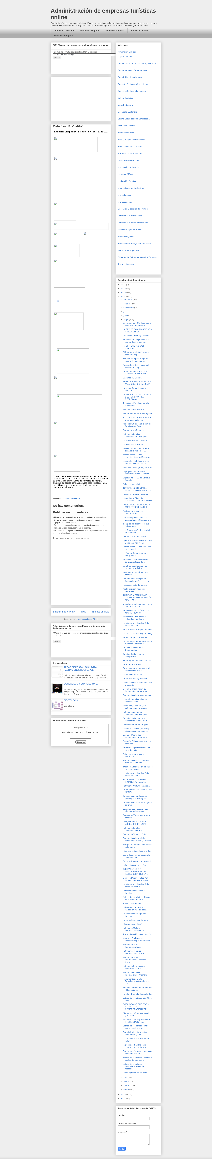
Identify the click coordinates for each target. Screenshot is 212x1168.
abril (125, 1078)
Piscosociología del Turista (130, 229)
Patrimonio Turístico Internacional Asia (132, 945)
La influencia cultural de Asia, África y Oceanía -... (136, 624)
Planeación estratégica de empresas (134, 243)
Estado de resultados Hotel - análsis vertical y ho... (136, 1027)
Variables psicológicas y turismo (137, 467)
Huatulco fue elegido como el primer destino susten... (136, 340)
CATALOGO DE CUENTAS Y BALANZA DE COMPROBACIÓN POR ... (136, 1006)
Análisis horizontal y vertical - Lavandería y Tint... (136, 1033)
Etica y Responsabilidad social (131, 139)
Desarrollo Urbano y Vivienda (136, 335)
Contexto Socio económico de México (135, 84)
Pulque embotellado (132, 484)
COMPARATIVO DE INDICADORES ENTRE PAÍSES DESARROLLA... (135, 871)
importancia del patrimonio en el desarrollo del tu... (137, 605)
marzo (126, 1081)
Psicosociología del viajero (135, 585)
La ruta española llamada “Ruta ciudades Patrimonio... (137, 642)
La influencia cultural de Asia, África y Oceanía (136, 774)
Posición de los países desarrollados (133, 512)
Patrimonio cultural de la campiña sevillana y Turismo (137, 839)
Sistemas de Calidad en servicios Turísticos (137, 257)
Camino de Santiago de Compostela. (133, 655)
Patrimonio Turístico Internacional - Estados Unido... (134, 959)
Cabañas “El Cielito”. (132, 378)
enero (126, 1089)
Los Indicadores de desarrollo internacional (136, 856)
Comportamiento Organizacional (132, 70)
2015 (123, 292)
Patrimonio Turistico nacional (131, 216)
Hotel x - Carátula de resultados (137, 994)
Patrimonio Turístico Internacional (133, 222)
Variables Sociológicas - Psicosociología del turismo (136, 939)
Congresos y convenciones (81, 684)
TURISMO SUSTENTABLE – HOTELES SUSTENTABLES (137, 489)
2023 (123, 288)
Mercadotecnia (124, 195)
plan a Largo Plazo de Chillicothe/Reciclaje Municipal (137, 499)
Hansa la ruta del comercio (135, 440)
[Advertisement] (8, 1100)
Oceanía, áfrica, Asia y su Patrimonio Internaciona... (136, 690)
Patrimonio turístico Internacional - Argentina (135, 973)
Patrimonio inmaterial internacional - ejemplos (135, 713)
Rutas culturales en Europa (135, 920)
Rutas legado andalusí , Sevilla (137, 660)
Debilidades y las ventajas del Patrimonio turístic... (136, 669)
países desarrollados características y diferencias (136, 455)
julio (125, 311)
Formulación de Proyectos (130, 153)
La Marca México (126, 174)
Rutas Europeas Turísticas (135, 637)
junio (125, 315)
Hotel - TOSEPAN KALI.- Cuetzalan (134, 347)
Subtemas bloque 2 (114, 30)
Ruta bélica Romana (132, 664)
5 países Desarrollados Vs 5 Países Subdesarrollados (136, 879)
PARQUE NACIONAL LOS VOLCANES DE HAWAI (134, 822)
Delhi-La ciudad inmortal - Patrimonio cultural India (135, 719)
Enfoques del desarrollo (134, 409)
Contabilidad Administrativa (130, 77)
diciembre (128, 300)
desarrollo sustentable (71, 499)
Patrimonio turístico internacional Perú (132, 829)
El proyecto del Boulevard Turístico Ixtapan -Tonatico (136, 472)
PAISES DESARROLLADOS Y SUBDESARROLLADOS (136, 506)
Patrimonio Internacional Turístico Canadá (134, 967)
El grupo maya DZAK (132, 924)
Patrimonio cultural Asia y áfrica (137, 695)
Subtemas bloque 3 (140, 30)
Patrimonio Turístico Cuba (135, 834)
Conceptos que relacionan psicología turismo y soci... (136, 797)
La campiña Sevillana (132, 674)
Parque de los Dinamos (133, 430)
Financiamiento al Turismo (130, 146)
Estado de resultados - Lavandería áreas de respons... (133, 1066)
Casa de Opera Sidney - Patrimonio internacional (135, 736)
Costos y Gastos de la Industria (132, 91)
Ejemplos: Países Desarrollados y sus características (137, 541)
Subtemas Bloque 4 (63, 35)
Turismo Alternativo (126, 264)
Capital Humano (125, 56)
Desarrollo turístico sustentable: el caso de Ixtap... (137, 366)
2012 (123, 1098)
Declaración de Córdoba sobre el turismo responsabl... (137, 324)
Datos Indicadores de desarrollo (137, 861)
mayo (126, 319)
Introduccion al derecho (128, 167)
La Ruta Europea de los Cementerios (134, 649)
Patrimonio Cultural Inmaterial (136, 786)
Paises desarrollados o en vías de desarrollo (137, 548)
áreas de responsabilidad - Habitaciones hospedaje (80, 668)
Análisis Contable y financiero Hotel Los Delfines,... (136, 1020)
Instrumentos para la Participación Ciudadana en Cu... (136, 981)
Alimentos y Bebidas (127, 52)
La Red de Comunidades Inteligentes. (134, 554)
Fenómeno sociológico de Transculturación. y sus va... (137, 579)
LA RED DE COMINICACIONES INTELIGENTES (137, 330)
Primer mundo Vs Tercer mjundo (137, 413)
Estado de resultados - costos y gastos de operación (137, 1058)
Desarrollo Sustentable (128, 112)
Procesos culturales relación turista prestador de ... (136, 560)
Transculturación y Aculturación (137, 934)
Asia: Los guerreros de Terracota (133, 755)
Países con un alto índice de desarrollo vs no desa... (136, 449)
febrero (127, 1085)
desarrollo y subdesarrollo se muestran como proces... (136, 462)
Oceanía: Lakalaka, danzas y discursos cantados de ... (136, 729)
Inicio (83, 611)
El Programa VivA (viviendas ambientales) (136, 353)
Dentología (71, 700)
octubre (127, 304)
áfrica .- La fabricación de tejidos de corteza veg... (138, 768)
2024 (123, 284)
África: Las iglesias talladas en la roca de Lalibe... (138, 749)
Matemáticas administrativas (131, 188)
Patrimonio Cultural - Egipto (135, 724)
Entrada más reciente (64, 611)
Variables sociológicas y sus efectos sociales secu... (135, 810)
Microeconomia (125, 202)
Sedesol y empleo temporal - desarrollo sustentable (136, 359)
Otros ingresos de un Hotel (135, 1072)
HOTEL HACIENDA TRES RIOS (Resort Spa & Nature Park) (137, 382)
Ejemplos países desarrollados (137, 851)
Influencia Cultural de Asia (135, 865)
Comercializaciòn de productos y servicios (137, 63)
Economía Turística (126, 126)
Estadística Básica (126, 132)
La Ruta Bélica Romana (134, 444)
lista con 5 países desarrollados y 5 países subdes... (137, 418)
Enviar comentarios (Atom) (87, 619)
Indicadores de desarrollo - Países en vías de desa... (135, 908)
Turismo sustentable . (132, 903)
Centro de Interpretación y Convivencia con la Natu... (136, 372)
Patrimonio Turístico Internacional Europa (133, 952)
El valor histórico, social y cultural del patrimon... (134, 618)
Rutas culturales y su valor (135, 678)
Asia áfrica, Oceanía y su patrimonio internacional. (135, 706)
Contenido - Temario (64, 30)
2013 (123, 1094)
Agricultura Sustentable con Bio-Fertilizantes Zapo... (137, 425)
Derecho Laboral (125, 105)
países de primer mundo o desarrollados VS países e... (137, 518)
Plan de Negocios (126, 236)
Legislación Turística (127, 181)
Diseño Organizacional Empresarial (134, 119)
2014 (123, 296)
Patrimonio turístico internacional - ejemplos (135, 435)
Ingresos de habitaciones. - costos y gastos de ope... (135, 1046)
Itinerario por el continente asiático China (135, 700)
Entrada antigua (100, 611)
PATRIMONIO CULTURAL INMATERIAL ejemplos (134, 780)
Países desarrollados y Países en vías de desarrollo (136, 898)
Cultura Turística (125, 98)
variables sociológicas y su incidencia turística (135, 567)
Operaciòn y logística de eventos (133, 209)
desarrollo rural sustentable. (135, 494)
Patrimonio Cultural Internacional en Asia (133, 929)
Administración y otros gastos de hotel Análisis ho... (138, 1052)
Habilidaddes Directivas (128, 160)
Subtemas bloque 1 (89, 30)
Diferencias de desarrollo (134, 536)
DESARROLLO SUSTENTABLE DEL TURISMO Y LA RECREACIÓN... (137, 396)
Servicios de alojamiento (129, 250)
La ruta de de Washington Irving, (138, 633)
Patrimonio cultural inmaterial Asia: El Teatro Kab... (136, 761)
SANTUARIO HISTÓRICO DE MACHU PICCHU (136, 611)
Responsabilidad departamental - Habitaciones (137, 988)
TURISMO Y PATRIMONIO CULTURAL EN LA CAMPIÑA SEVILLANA (137, 597)
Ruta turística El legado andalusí (137, 629)
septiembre (128, 307)
